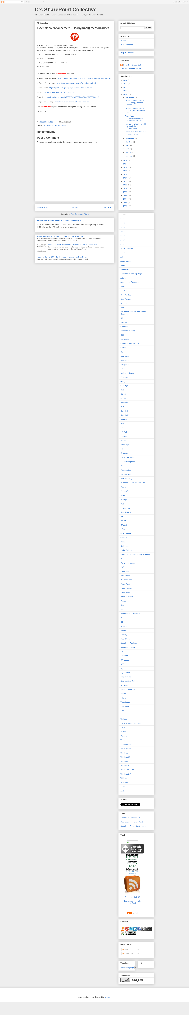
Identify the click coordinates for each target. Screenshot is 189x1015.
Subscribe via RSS (132, 897)
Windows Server (127, 770)
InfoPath (123, 432)
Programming (126, 601)
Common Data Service (129, 343)
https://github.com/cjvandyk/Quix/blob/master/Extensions (70, 88)
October (129, 142)
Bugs (122, 307)
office (122, 529)
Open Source (125, 533)
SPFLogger (125, 660)
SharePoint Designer (128, 643)
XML (122, 791)
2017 (125, 164)
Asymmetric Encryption (129, 282)
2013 (125, 178)
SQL (122, 668)
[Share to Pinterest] (70, 122)
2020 (125, 94)
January (129, 156)
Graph (123, 398)
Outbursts (124, 546)
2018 (125, 160)
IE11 (122, 423)
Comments (128, 954)
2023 (125, 84)
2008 (125, 195)
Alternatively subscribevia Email (132, 902)
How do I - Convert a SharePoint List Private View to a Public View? (72, 245)
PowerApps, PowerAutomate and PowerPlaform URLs (134, 118)
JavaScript (124, 445)
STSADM (124, 685)
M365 (122, 466)
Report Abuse (127, 52)
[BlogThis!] (62, 122)
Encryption (124, 364)
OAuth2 (123, 525)
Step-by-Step (125, 677)
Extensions (50, 125)
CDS (122, 335)
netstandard (125, 508)
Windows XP (125, 774)
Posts (126, 950)
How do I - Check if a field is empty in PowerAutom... (135, 126)
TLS (122, 715)
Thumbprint (125, 702)
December (129, 97)
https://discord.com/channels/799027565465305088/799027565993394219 (71, 97)
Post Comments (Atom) (80, 214)
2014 (125, 174)
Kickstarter (124, 453)
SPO (122, 664)
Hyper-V (123, 419)
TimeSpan (124, 706)
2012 (125, 181)
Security (123, 635)
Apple (122, 265)
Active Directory (126, 248)
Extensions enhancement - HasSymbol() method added (135, 110)
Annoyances (125, 261)
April (127, 149)
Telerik (123, 698)
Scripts (123, 40)
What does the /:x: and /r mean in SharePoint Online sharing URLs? (62, 236)
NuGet (63, 125)
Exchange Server (127, 373)
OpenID (123, 538)
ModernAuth (125, 491)
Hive (122, 407)
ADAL (122, 253)
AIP (121, 257)
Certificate (124, 339)
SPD (122, 652)
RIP (121, 622)
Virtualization (125, 744)
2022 (125, 87)
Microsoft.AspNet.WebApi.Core (133, 483)
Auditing (123, 286)
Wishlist (123, 778)
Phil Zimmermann (127, 563)
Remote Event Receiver (130, 613)
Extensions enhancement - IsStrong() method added (135, 102)
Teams (123, 694)
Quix (122, 605)
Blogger (107, 997)
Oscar (122, 542)
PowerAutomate (126, 580)
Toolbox (123, 719)
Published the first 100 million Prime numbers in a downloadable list (62, 257)
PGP (122, 559)
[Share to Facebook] (67, 122)
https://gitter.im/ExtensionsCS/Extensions (58, 92)
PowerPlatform (126, 588)
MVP (122, 504)
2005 (125, 206)
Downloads (124, 360)
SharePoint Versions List (130, 818)
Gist (122, 390)
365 (122, 244)
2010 (125, 188)
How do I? (124, 415)
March (128, 152)
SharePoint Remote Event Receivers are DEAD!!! (59, 220)
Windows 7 (124, 761)
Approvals (124, 269)
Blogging (124, 303)
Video (122, 740)
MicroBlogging (126, 478)
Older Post (107, 207)
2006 (125, 202)
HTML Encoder (126, 45)
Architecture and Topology (131, 274)
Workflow (124, 782)
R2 (121, 609)
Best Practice (125, 295)
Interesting (124, 436)
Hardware (124, 402)
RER (122, 618)
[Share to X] (65, 122)
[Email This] (60, 122)
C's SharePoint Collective (66, 9)
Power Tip (124, 571)
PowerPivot (125, 584)
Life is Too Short (127, 457)
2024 (125, 80)
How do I (124, 411)
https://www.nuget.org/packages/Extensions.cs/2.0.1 (76, 83)
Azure (122, 291)
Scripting (124, 626)
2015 (125, 171)
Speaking (124, 656)
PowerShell (125, 592)
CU (121, 352)
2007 (125, 199)
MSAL (122, 495)
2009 (125, 192)
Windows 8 (124, 765)
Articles (123, 278)
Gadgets (123, 381)
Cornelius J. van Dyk (132, 65)
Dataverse (124, 356)
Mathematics (125, 470)
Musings (123, 500)
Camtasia (124, 326)
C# (44, 125)
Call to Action (125, 322)
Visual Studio (125, 749)
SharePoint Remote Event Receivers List (135, 133)
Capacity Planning (127, 331)
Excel (122, 369)
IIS (121, 428)
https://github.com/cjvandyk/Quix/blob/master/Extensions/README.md (84, 78)
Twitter (123, 732)
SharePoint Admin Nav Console (133, 826)
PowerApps (125, 575)
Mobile (123, 487)
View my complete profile (130, 68)
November (129, 138)
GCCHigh (124, 386)
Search (123, 630)
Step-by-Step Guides (128, 681)
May (127, 145)
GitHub (57, 125)
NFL (122, 516)
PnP (122, 567)
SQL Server (125, 673)
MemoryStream (126, 474)
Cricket (123, 348)
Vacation (123, 736)
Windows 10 (125, 757)
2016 (125, 167)
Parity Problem (126, 550)
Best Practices (126, 299)
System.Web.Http (127, 690)
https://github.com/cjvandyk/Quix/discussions (72, 102)
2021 (125, 91)
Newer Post (42, 207)
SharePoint (124, 639)
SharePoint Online (127, 647)
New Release (125, 512)
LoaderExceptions (127, 462)
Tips (122, 711)
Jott (121, 449)
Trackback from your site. (130, 723)
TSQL (122, 727)
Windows (124, 753)
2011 (125, 185)
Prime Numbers (126, 597)
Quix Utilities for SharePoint (131, 822)
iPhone (123, 440)
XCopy (123, 787)
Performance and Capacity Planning (135, 554)
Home (75, 207)
